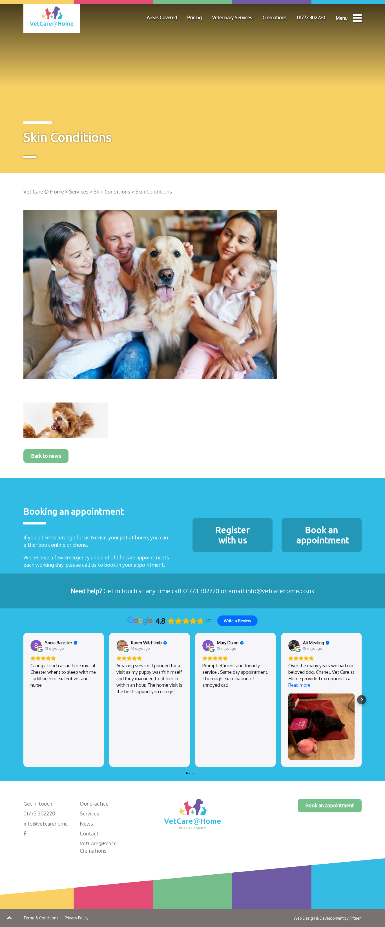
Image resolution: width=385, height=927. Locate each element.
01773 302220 (311, 17)
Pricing (194, 17)
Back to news (46, 456)
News (86, 824)
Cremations (275, 17)
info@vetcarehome (45, 824)
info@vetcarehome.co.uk (280, 591)
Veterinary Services (232, 17)
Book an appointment (329, 805)
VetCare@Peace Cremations (98, 847)
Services (89, 813)
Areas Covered (162, 17)
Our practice (94, 804)
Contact (89, 833)
